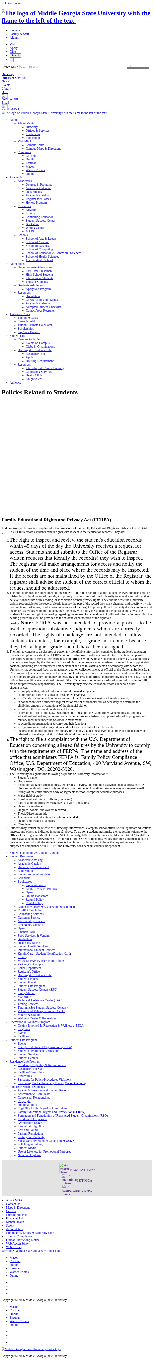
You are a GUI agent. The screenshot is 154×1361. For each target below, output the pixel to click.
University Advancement (33, 867)
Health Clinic (34, 375)
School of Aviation (37, 242)
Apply (14, 48)
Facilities (23, 1036)
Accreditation (14, 1229)
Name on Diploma (29, 1155)
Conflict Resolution (30, 910)
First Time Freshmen (39, 271)
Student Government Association (38, 1050)
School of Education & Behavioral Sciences (53, 253)
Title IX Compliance (19, 1236)
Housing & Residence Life (35, 350)
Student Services (28, 1054)
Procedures (25, 1076)
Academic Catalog (37, 195)
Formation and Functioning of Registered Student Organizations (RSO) (63, 1115)
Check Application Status (42, 299)
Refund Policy (35, 899)
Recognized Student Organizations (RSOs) (45, 1047)
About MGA (26, 123)
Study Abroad (26, 993)
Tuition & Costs (20, 314)
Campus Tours (35, 145)
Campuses (24, 152)
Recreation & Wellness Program (30, 1022)
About (14, 119)
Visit (12, 44)
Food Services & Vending (34, 935)
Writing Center (35, 227)
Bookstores (25, 881)
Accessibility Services (31, 921)
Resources (24, 206)
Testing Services (28, 1004)
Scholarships (26, 328)
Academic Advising (30, 860)
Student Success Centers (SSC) (37, 989)
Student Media (27, 1148)
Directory (8, 74)
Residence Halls (36, 353)
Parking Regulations (30, 1133)
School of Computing (39, 249)
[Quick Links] (12, 60)
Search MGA (10, 67)
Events (6, 85)
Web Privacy (14, 1247)
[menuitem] (81, 147)
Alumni (14, 37)
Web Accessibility (17, 1243)
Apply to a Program (38, 289)
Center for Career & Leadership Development (47, 906)
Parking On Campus (31, 964)
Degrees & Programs (39, 184)
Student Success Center (40, 220)
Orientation (33, 296)
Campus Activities (29, 339)
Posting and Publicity (31, 1137)
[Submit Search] (138, 68)
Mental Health (15, 1222)
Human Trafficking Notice (23, 1240)
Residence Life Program (25, 1061)
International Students (39, 278)
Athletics (15, 382)
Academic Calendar (38, 188)
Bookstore (32, 224)
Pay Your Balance (29, 332)
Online (30, 173)
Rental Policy (34, 903)
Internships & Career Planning (45, 368)
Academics (17, 177)
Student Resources (21, 856)
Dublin (30, 159)
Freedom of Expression (32, 1119)
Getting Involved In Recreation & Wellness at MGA (51, 1025)
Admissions (17, 263)
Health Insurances (29, 942)
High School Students (39, 274)
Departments (34, 191)
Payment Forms (36, 885)
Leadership (33, 134)
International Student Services (36, 950)
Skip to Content (11, 3)
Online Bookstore (37, 896)
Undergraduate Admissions (35, 267)
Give (13, 51)
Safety (10, 1225)
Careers (11, 1211)
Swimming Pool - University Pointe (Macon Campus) (52, 1083)
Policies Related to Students (27, 1086)
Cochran (31, 155)
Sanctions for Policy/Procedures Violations (45, 1079)
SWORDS (14, 99)
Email (5, 102)
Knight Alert (34, 379)
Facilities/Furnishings (31, 1072)
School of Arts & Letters (41, 238)
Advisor (31, 209)
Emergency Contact (30, 924)
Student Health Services (33, 946)
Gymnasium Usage (30, 1122)
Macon (30, 166)
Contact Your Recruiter (40, 310)
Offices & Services (13, 77)
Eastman (31, 163)
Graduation (25, 939)
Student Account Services (34, 874)
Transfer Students (37, 281)
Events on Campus (38, 343)
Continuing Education (40, 217)
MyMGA (14, 109)
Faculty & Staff (19, 34)
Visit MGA (25, 141)
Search (15, 55)
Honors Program (36, 202)
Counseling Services (39, 371)
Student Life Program (31, 986)
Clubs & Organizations (40, 346)
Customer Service (29, 917)
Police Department (29, 968)
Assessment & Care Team (34, 1094)
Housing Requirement (40, 361)
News (5, 81)
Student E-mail (27, 982)
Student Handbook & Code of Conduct (34, 852)
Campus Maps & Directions (43, 148)
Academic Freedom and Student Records (44, 1090)
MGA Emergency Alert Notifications (41, 960)
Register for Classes (38, 199)
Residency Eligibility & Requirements (42, 1065)
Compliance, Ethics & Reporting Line (30, 1232)
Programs (24, 1029)
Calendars (24, 878)
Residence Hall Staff (31, 1068)
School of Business (38, 245)
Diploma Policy (27, 1104)
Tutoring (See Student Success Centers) (43, 1007)
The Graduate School (39, 260)
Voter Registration (29, 1014)
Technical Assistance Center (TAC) (40, 1000)
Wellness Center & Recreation (37, 1018)
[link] (31, 1250)
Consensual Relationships (34, 1097)
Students (15, 30)
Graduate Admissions (31, 285)
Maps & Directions (18, 1207)
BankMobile (25, 870)
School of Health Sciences (42, 256)
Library (6, 88)
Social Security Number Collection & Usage (46, 1140)
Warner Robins (35, 170)
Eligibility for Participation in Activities (42, 1108)
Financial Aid (26, 321)
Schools (23, 235)
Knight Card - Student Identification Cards (44, 953)
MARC (30, 231)
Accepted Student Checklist (43, 307)
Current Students (16, 1214)
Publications (33, 137)
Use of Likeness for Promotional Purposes (44, 1151)
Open (29, 892)
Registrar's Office (29, 971)
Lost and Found (28, 1130)
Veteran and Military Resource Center (41, 1011)
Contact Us (13, 1204)
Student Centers (28, 978)
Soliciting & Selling (30, 1144)
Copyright (24, 1101)
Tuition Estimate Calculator (35, 325)
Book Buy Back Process (41, 888)
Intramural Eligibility (31, 1126)
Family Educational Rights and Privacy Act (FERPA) (51, 1112)
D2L (5, 92)
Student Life (17, 335)
